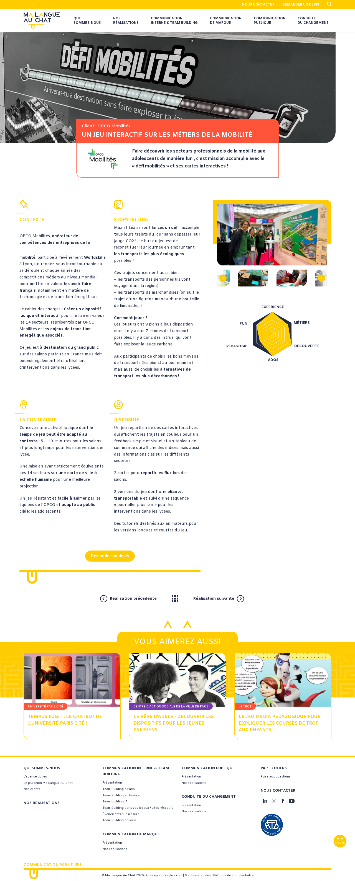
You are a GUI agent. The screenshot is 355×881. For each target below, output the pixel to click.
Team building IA (115, 802)
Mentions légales (198, 875)
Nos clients (32, 789)
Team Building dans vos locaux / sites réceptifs (138, 808)
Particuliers (274, 768)
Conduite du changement (313, 20)
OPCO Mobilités (34, 236)
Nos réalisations (126, 20)
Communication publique (269, 20)
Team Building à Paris (119, 789)
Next (319, 272)
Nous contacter (258, 4)
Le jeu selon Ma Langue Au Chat (48, 783)
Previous (225, 272)
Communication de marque (226, 20)
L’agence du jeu (35, 777)
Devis (340, 843)
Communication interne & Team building (174, 20)
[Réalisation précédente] (163, 598)
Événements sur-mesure (121, 814)
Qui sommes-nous (87, 20)
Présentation (112, 783)
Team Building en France (121, 795)
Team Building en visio (119, 820)
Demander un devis (300, 4)
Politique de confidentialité (233, 875)
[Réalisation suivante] (251, 598)
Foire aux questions (276, 777)
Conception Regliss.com (164, 875)
